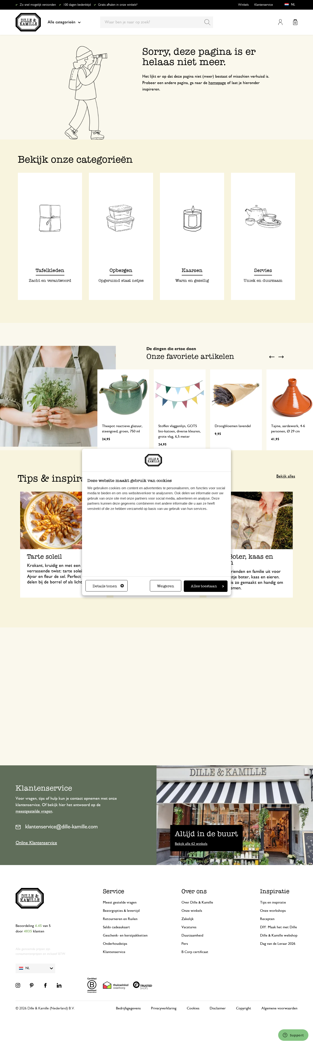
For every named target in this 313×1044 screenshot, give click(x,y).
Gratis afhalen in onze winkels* (117, 4)
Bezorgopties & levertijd (121, 910)
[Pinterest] (31, 985)
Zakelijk (187, 919)
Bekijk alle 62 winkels (191, 844)
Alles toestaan (204, 586)
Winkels (243, 4)
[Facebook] (45, 985)
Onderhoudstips (115, 943)
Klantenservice (263, 4)
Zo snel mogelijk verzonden (38, 4)
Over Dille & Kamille (197, 902)
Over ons (194, 891)
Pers (184, 943)
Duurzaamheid (192, 935)
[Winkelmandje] (295, 22)
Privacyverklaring (163, 1008)
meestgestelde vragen (34, 811)
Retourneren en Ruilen (120, 919)
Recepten (267, 919)
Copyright (243, 1008)
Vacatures (188, 927)
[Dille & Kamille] (28, 22)
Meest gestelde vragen (120, 902)
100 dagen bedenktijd (77, 4)
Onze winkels (191, 910)
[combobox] (156, 22)
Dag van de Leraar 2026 (277, 943)
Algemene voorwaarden (279, 1008)
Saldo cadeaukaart (116, 927)
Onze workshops (273, 910)
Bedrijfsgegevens (128, 1008)
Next (281, 356)
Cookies (193, 1008)
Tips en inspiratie (273, 902)
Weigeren (165, 586)
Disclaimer (218, 1008)
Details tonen (105, 586)
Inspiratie (274, 891)
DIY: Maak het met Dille (278, 927)
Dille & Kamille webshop (278, 935)
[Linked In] (59, 985)
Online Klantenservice (36, 843)
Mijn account (280, 22)
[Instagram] (18, 985)
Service (113, 891)
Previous (271, 356)
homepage (217, 83)
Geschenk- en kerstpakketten (125, 935)
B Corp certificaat (194, 952)
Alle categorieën (61, 22)
